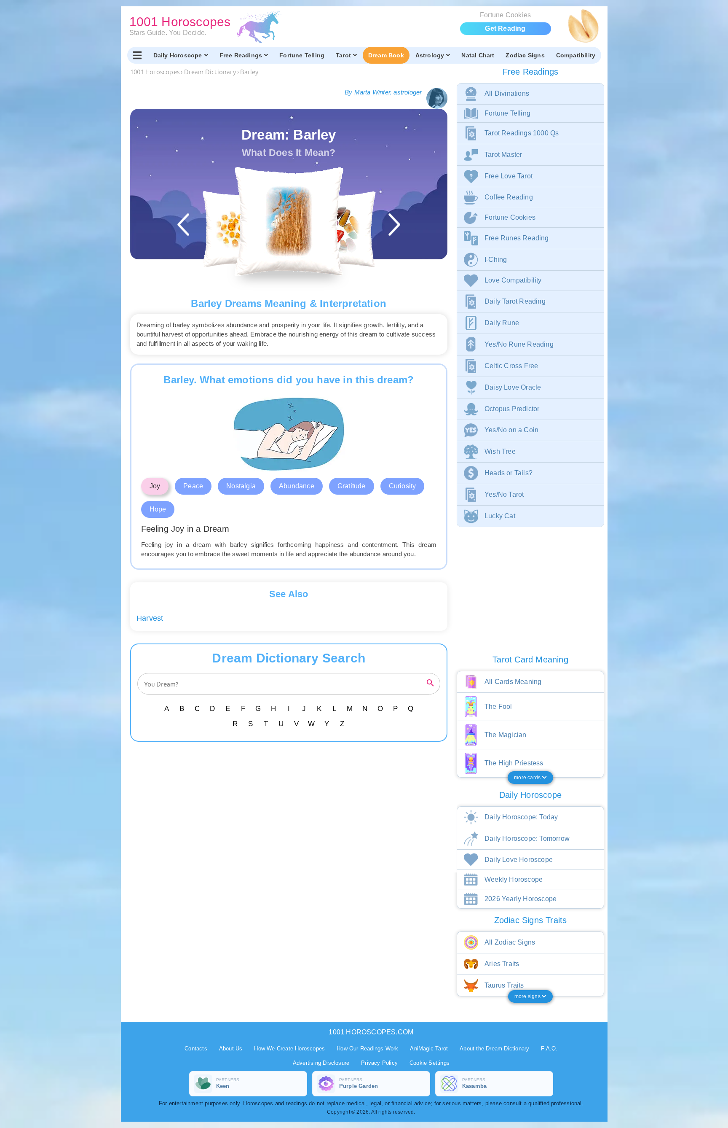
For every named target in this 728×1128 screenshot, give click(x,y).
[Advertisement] (290, 813)
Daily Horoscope (177, 55)
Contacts (196, 1048)
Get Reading (505, 28)
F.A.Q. (549, 1048)
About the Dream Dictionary (494, 1048)
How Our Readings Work (367, 1048)
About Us (231, 1048)
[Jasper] (337, 229)
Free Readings (240, 55)
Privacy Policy (379, 1063)
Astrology (429, 55)
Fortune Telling (301, 55)
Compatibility (576, 55)
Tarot (343, 55)
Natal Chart (477, 55)
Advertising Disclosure (321, 1063)
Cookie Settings (430, 1063)
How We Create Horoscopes (289, 1048)
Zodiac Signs (525, 55)
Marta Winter (372, 92)
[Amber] (240, 229)
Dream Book (386, 55)
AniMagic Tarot (429, 1048)
